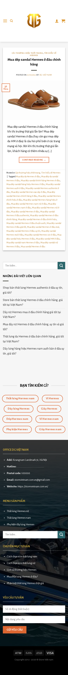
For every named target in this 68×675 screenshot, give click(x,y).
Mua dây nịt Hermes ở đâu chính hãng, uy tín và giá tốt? (33, 327)
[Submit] (61, 265)
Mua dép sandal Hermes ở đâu (25, 211)
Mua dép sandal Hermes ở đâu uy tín (23, 231)
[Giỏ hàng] (63, 21)
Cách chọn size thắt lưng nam (22, 556)
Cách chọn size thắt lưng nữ (21, 563)
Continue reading (34, 160)
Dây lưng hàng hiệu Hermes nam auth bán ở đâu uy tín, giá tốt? (33, 351)
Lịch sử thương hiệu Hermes (21, 569)
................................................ (30, 466)
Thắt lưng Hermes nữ (18, 511)
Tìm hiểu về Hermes (50, 173)
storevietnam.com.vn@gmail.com (32, 479)
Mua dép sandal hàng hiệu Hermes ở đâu (25, 184)
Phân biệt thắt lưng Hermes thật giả (25, 583)
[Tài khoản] (57, 21)
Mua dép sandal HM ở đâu (48, 239)
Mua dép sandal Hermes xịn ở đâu (40, 235)
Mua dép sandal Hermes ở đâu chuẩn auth (26, 223)
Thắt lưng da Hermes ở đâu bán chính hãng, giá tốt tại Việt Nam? (33, 339)
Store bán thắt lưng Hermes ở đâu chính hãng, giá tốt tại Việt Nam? (33, 302)
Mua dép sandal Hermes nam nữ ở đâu (29, 204)
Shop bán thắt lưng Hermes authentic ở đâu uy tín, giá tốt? (33, 290)
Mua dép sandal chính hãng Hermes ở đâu (40, 180)
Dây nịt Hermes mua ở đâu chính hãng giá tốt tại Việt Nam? (32, 315)
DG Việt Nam (45, 75)
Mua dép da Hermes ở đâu (28, 176)
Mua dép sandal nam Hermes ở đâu (22, 242)
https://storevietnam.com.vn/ (33, 486)
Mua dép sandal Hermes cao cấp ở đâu (28, 192)
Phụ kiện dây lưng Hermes (20, 524)
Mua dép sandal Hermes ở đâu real (43, 227)
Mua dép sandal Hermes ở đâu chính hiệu (37, 219)
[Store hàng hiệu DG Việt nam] (34, 20)
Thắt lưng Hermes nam (19, 517)
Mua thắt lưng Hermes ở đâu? (22, 576)
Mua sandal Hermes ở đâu (33, 246)
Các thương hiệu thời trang (27, 53)
